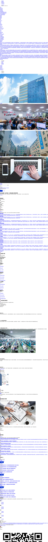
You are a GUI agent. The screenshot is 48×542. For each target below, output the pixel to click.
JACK (0, 31)
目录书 (2, 62)
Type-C (1, 25)
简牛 (0, 22)
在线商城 (1, 184)
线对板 (1, 16)
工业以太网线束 (2, 37)
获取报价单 (2, 2)
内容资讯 (2, 61)
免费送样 (2, 63)
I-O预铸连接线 (2, 36)
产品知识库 (2, 3)
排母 (0, 19)
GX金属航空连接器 (2, 14)
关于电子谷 (1, 69)
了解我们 (1, 215)
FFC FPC (1, 20)
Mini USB (1, 27)
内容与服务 (1, 59)
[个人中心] (0, 189)
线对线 (1, 17)
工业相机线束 (1, 38)
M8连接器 (1, 9)
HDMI (1, 30)
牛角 (0, 21)
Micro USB (1, 26)
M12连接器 (1, 10)
